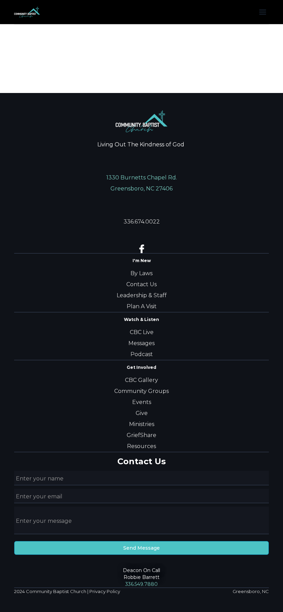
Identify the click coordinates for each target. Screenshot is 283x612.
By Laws (141, 273)
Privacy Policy (104, 591)
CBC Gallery (141, 380)
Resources (141, 446)
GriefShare (141, 435)
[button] (262, 12)
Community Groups (141, 391)
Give (142, 413)
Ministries (141, 424)
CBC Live (142, 332)
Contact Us (141, 284)
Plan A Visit (142, 306)
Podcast (141, 354)
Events (141, 402)
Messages (141, 343)
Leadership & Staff (142, 295)
